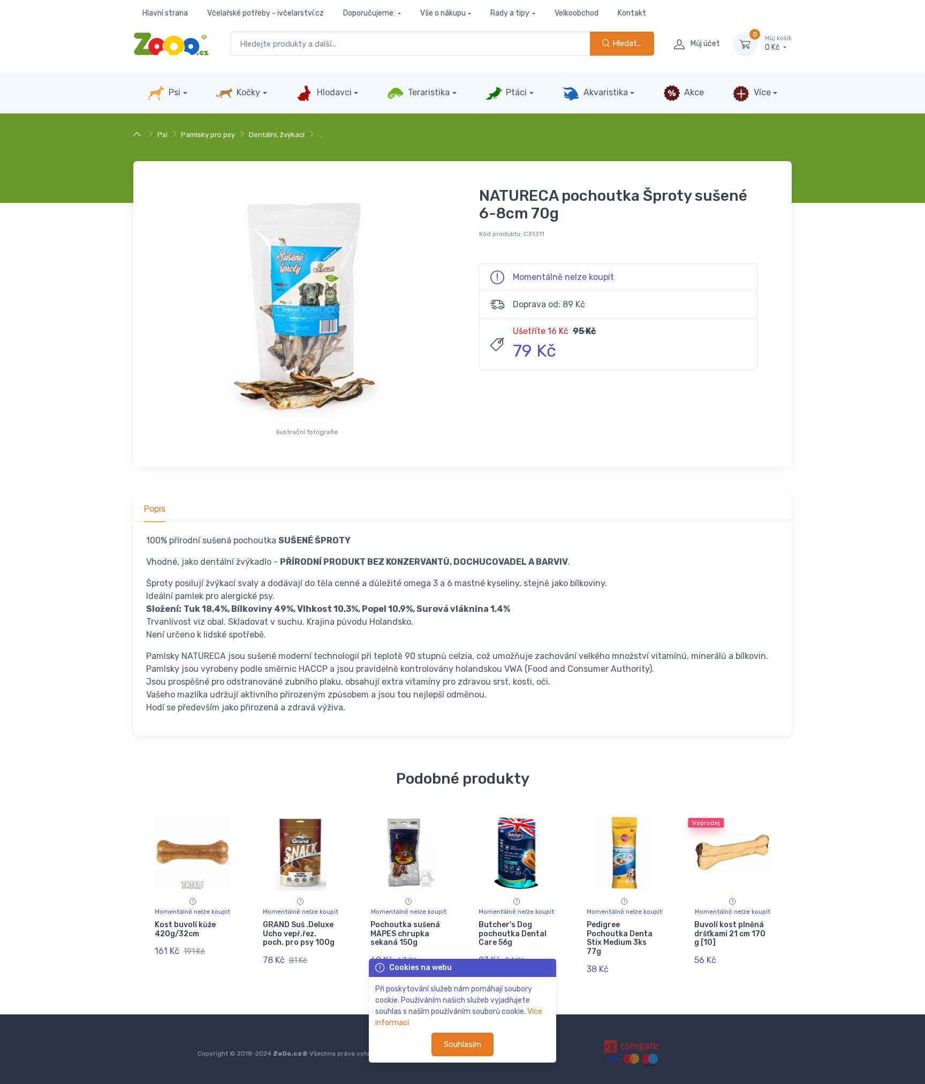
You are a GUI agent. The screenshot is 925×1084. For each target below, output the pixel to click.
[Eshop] (138, 135)
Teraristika (428, 92)
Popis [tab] (154, 509)
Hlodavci (333, 92)
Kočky (247, 92)
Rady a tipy (509, 13)
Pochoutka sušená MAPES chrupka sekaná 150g (405, 933)
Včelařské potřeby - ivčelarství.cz (265, 13)
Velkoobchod (576, 13)
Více (761, 92)
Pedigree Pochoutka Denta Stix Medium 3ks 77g (620, 938)
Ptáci (515, 92)
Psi (173, 92)
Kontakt (632, 13)
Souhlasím (462, 1044)
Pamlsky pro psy (208, 135)
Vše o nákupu (443, 13)
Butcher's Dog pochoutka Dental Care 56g (513, 933)
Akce (693, 92)
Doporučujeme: (369, 13)
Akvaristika (604, 92)
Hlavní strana (165, 13)
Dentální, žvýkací (277, 135)
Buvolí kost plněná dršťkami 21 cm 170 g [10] (729, 933)
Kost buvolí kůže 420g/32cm (185, 929)
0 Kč (778, 43)
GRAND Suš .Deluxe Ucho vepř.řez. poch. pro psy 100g (299, 933)
